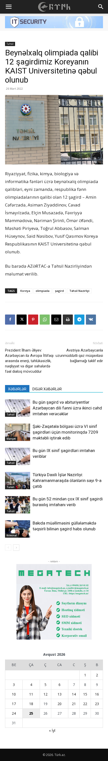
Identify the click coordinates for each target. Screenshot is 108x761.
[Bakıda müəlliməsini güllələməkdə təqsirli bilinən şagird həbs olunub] (17, 529)
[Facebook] (10, 320)
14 (74, 694)
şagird (59, 291)
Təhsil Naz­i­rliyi (79, 291)
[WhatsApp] (45, 320)
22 (85, 703)
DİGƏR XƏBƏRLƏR (47, 389)
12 (45, 694)
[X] (22, 320)
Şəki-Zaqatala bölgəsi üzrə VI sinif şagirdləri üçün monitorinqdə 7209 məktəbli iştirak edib (65, 432)
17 (14, 703)
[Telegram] (79, 320)
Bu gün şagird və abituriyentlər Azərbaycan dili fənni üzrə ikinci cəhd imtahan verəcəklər (67, 408)
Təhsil (10, 44)
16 (97, 694)
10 (14, 694)
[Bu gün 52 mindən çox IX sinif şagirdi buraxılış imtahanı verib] (17, 504)
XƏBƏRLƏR (17, 389)
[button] (9, 7)
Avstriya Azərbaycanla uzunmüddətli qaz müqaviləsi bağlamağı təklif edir (79, 355)
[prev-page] (8, 547)
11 (31, 694)
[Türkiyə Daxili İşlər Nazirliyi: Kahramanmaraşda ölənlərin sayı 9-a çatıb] (17, 480)
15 (85, 694)
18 (31, 703)
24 (14, 713)
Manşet (11, 438)
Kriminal (12, 535)
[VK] (91, 320)
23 (97, 703)
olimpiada (42, 291)
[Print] (68, 320)
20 (60, 703)
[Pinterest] (33, 320)
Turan (10, 487)
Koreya (25, 291)
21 (74, 703)
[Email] (56, 320)
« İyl (52, 730)
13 (60, 694)
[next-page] (16, 547)
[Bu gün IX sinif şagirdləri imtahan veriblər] (17, 456)
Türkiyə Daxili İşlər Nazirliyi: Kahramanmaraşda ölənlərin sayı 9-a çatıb (67, 480)
